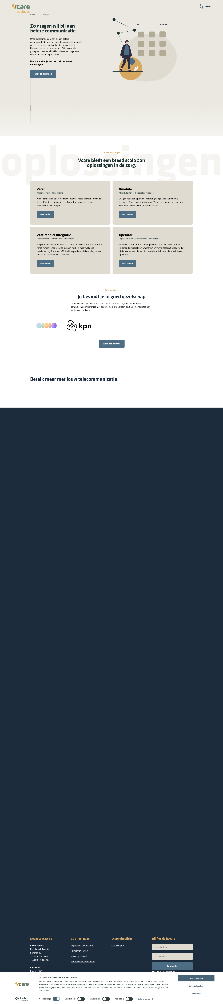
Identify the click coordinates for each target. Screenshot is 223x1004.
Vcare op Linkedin (79, 956)
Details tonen (144, 999)
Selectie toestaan (196, 986)
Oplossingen (118, 945)
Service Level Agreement (83, 961)
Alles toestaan (196, 978)
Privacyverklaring (79, 950)
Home (32, 14)
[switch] (81, 999)
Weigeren (196, 993)
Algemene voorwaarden (82, 945)
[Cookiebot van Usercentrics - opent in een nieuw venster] (22, 999)
